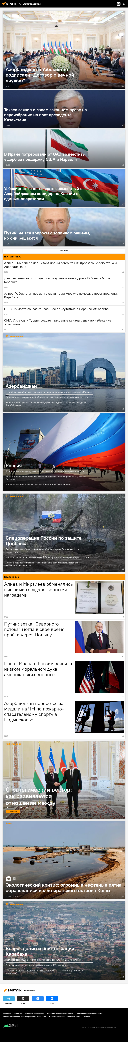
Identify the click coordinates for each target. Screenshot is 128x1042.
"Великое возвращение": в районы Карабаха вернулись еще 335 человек (43, 959)
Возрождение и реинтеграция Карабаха (64, 940)
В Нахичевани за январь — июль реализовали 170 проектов (36, 965)
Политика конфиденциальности (60, 1013)
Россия (64, 452)
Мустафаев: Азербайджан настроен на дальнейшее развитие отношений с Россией (49, 391)
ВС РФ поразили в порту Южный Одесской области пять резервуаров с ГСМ (45, 471)
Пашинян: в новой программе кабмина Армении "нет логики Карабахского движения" (44, 971)
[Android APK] (10, 1025)
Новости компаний (56, 1016)
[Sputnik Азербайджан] (12, 6)
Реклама (86, 1016)
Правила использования (34, 1013)
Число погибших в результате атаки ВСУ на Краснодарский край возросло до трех (48, 557)
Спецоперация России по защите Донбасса (64, 533)
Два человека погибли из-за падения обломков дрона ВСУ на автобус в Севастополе (42, 550)
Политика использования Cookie (89, 1013)
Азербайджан (64, 372)
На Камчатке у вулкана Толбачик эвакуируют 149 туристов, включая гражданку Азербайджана (46, 404)
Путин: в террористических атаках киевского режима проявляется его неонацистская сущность (42, 564)
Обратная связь (74, 1016)
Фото (9, 823)
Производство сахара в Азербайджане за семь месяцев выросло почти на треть (47, 397)
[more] (123, 86)
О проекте (7, 1013)
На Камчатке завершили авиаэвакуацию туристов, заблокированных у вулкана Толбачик (46, 478)
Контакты (18, 1013)
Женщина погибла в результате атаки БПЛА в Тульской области (38, 484)
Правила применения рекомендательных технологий (24, 1016)
